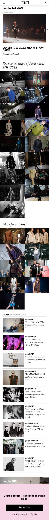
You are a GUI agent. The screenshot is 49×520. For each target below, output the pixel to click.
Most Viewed (15, 315)
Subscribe (24, 507)
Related (6, 315)
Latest (23, 315)
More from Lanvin (15, 224)
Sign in (34, 514)
